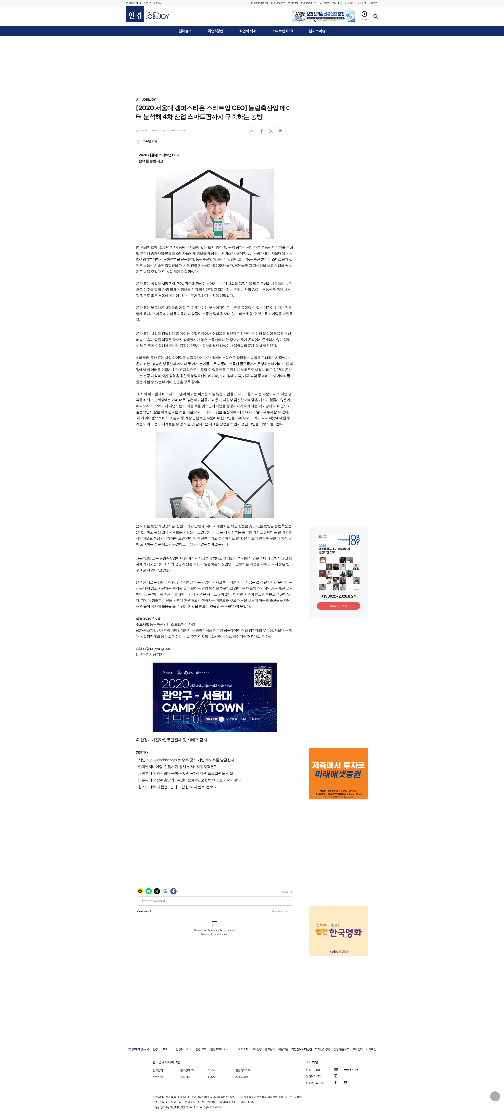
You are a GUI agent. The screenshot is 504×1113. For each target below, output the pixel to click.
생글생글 (185, 1076)
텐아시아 (158, 1076)
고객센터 (357, 1049)
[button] (364, 16)
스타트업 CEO (282, 31)
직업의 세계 (247, 31)
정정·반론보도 (341, 1049)
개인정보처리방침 (301, 1049)
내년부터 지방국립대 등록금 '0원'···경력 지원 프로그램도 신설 (185, 773)
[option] (323, 16)
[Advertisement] (252, 66)
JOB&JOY (149, 99)
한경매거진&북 (134, 3)
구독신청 (362, 3)
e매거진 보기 (338, 606)
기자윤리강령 (322, 1049)
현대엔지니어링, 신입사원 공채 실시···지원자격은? (177, 766)
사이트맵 (371, 1049)
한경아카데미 (243, 1070)
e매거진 (374, 3)
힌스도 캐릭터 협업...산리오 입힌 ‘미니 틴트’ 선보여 (177, 787)
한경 (259, 3)
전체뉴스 (185, 31)
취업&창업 (215, 31)
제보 (349, 3)
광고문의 (270, 1049)
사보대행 (325, 3)
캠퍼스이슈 (317, 31)
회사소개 (243, 1049)
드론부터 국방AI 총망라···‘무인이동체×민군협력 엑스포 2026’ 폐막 (189, 780)
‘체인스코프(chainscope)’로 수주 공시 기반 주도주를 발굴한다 (186, 760)
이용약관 (283, 1049)
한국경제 (158, 1070)
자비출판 (337, 3)
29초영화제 (241, 1076)
